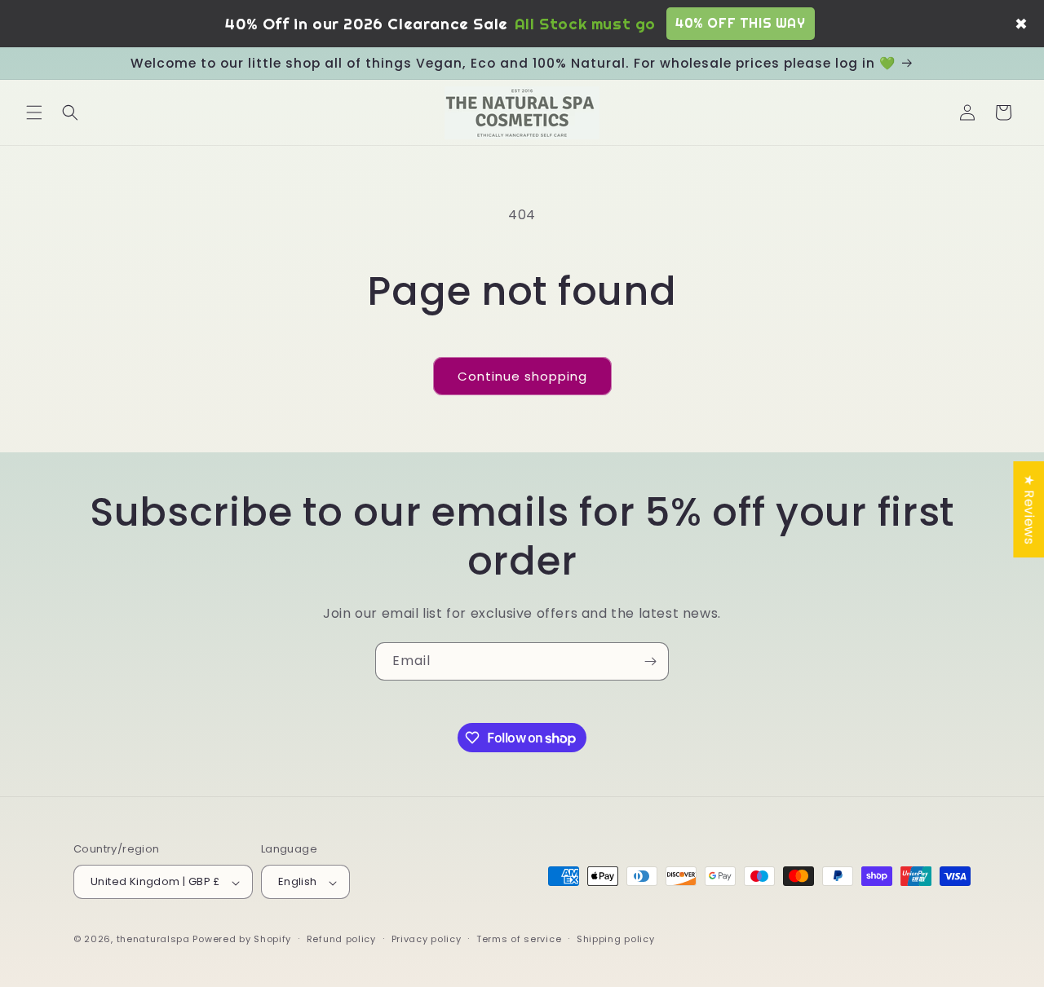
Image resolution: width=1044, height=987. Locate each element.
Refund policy (341, 938)
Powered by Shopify (241, 939)
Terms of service (518, 938)
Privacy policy (427, 938)
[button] (34, 112)
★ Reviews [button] (1029, 509)
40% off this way (740, 23)
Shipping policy (616, 938)
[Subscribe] (650, 661)
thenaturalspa (153, 939)
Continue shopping (522, 376)
